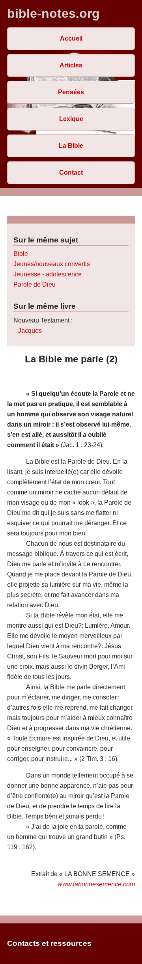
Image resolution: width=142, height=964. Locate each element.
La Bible (71, 145)
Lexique (71, 119)
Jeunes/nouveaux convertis (51, 264)
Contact (71, 172)
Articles (71, 65)
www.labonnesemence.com (96, 884)
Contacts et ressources (49, 943)
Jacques (30, 330)
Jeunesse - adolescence (47, 274)
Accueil (71, 38)
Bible (20, 253)
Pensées (71, 92)
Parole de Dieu (34, 284)
